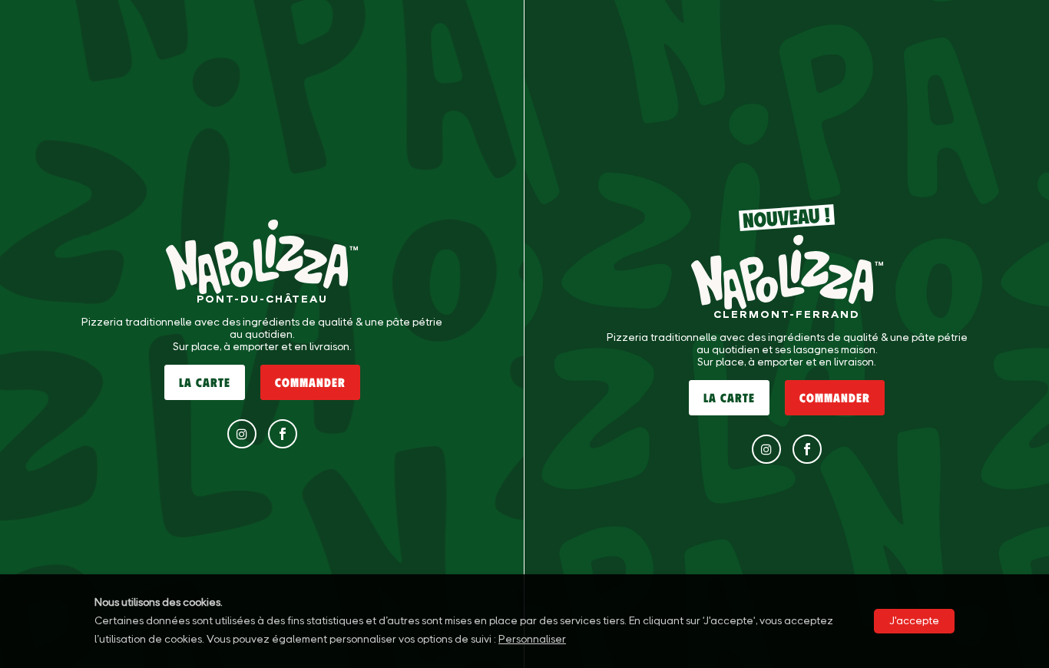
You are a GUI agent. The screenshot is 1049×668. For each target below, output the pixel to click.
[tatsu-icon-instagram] (241, 433)
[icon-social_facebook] (282, 433)
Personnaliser (532, 639)
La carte (204, 382)
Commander (310, 382)
